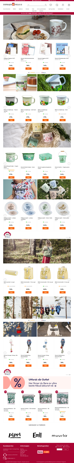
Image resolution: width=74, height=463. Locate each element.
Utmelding (67, 446)
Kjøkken (21, 9)
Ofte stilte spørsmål (24, 456)
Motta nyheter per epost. (62, 445)
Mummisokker (37, 307)
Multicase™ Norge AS (61, 461)
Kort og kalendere (41, 9)
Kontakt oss (22, 451)
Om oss (21, 453)
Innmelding (59, 446)
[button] (37, 72)
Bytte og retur (23, 454)
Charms (20, 329)
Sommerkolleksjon (20, 189)
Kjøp (11, 68)
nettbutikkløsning (49, 461)
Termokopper (20, 82)
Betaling (22, 449)
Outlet (67, 9)
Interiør (27, 9)
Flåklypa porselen (54, 189)
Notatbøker (60, 9)
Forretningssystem (40, 461)
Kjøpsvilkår (22, 452)
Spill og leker (52, 9)
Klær (33, 9)
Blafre (14, 9)
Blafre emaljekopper (54, 82)
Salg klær (34, 10)
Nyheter (41, 10)
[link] (37, 235)
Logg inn (63, 5)
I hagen (37, 135)
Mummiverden (6, 9)
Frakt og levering (23, 450)
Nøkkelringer (54, 329)
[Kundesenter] (57, 4)
